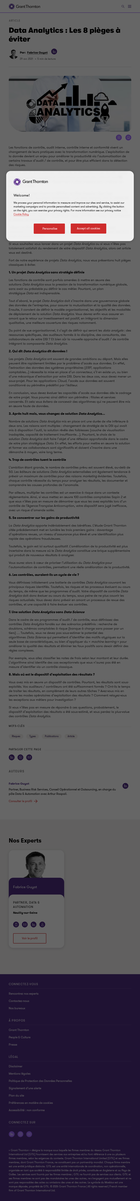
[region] (70, 206)
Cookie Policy (21, 214)
